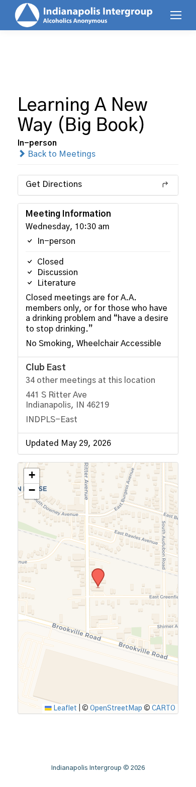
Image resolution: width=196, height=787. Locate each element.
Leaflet (64, 708)
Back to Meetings (60, 154)
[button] (94, 571)
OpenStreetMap (116, 708)
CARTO (163, 708)
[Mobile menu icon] (176, 15)
